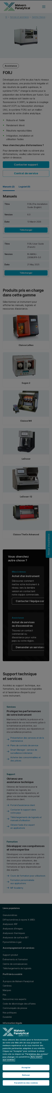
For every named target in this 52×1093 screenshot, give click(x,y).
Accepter (26, 1067)
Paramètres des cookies (26, 1083)
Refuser (26, 1075)
